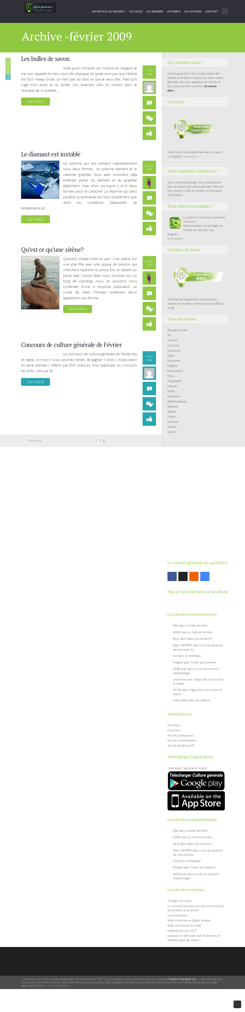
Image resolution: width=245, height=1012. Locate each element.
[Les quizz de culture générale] (196, 130)
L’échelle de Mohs (197, 625)
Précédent (35, 441)
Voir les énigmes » (175, 238)
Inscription (173, 725)
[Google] (204, 576)
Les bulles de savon (45, 59)
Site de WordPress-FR (180, 745)
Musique (172, 406)
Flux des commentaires (181, 740)
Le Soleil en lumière (200, 632)
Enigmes (172, 365)
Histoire (172, 386)
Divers (171, 355)
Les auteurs (193, 11)
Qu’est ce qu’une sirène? (52, 249)
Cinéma (172, 340)
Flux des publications (180, 735)
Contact (211, 11)
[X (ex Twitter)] (183, 576)
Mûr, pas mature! (199, 700)
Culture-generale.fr (32, 979)
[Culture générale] (40, 8)
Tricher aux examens (203, 662)
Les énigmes (154, 11)
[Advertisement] (196, 496)
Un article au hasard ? (109, 11)
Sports (171, 432)
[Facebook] (172, 576)
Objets (171, 416)
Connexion (174, 730)
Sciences (172, 421)
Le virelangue (193, 656)
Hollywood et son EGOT (182, 930)
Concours (173, 345)
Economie (173, 361)
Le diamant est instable (50, 154)
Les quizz (136, 11)
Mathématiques (177, 401)
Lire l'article (35, 101)
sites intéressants (57, 985)
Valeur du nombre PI (199, 639)
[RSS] (193, 576)
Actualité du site (177, 330)
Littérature (173, 396)
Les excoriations (177, 915)
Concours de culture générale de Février (71, 345)
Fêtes (170, 376)
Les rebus (173, 11)
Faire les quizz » (191, 156)
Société (172, 427)
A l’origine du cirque (179, 901)
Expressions (174, 371)
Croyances (173, 350)
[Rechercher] (225, 11)
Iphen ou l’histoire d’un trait (184, 925)
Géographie (174, 381)
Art (169, 335)
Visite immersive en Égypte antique (188, 920)
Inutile (171, 391)
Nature (171, 411)
